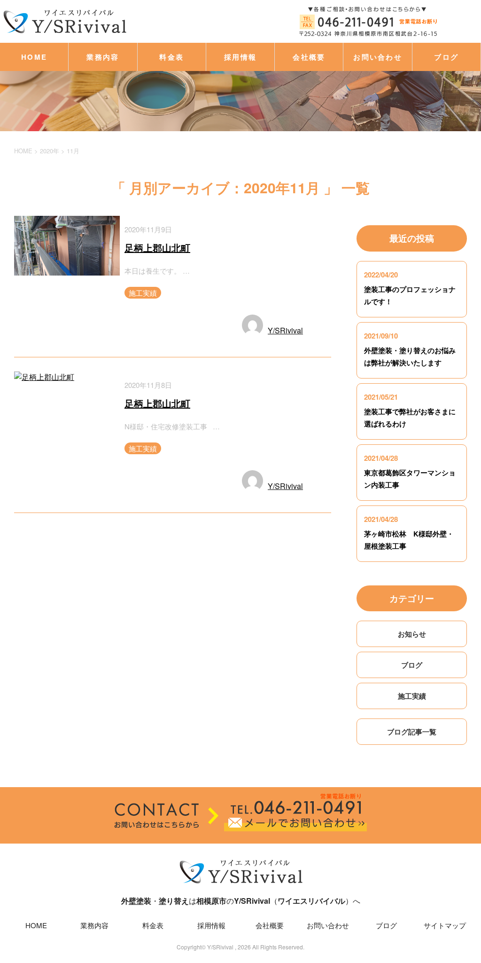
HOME (34, 57)
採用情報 (240, 57)
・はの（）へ (240, 900)
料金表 (171, 57)
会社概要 (309, 57)
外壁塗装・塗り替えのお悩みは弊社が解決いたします (410, 356)
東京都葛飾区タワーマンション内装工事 (410, 478)
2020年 (49, 150)
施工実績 (143, 293)
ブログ (446, 57)
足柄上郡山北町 (157, 247)
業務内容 (102, 57)
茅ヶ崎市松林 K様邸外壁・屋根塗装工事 (409, 540)
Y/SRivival (285, 330)
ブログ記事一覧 (411, 731)
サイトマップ (445, 925)
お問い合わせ (377, 57)
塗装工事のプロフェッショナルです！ (410, 295)
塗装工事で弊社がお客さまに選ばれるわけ (410, 417)
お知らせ (412, 634)
